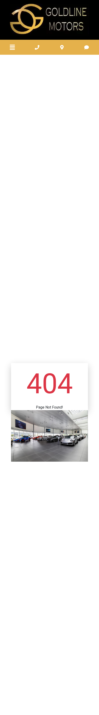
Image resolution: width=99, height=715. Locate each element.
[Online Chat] (84, 698)
